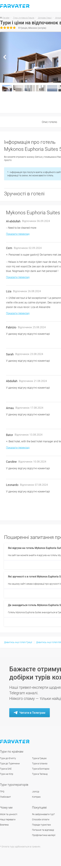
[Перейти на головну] (15, 741)
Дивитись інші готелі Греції (18, 642)
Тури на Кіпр (6, 774)
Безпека (4, 824)
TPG (2, 791)
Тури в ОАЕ (6, 768)
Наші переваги (7, 819)
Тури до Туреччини (10, 763)
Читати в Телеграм (32, 712)
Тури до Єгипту (8, 758)
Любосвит (5, 796)
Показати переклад (17, 234)
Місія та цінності (8, 814)
